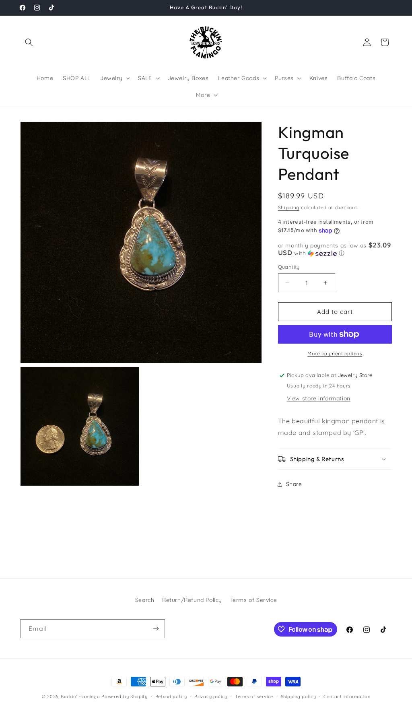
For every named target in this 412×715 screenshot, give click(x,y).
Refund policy (171, 696)
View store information (318, 398)
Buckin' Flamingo (80, 696)
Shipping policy (298, 696)
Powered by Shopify (124, 696)
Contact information (346, 696)
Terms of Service (253, 600)
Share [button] (294, 484)
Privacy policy (210, 696)
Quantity (289, 267)
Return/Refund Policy (192, 600)
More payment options (334, 353)
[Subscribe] (156, 628)
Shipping (289, 207)
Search (144, 600)
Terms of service (254, 696)
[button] (29, 42)
